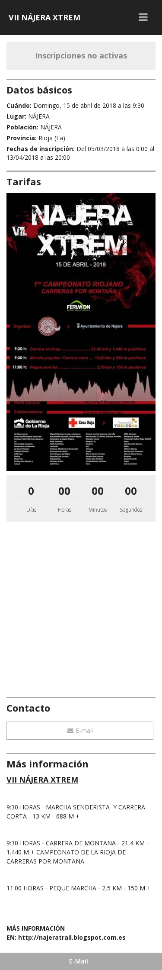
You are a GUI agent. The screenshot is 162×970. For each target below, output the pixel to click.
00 (64, 490)
